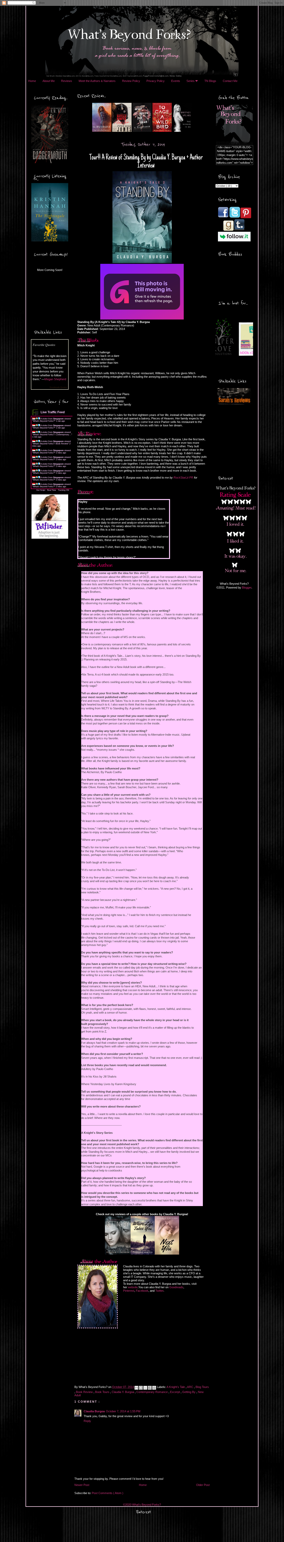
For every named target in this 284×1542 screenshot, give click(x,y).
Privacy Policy (155, 81)
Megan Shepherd (55, 379)
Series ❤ (192, 81)
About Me (49, 81)
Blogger (246, 587)
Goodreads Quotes (58, 387)
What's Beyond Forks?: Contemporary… (52, 434)
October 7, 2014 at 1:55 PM (123, 1411)
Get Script (40, 490)
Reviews (66, 81)
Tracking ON (63, 490)
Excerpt (175, 1392)
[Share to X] (145, 1388)
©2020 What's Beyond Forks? (142, 1504)
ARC (190, 1387)
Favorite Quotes (44, 344)
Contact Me (230, 81)
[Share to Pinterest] (154, 1388)
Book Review (85, 1392)
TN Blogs (210, 81)
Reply (87, 1421)
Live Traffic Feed (53, 412)
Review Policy (131, 81)
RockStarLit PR (183, 477)
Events (175, 81)
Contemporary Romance (152, 1392)
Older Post (203, 1485)
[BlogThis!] (141, 1388)
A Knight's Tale (176, 1387)
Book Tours (102, 1392)
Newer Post (81, 1485)
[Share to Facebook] (150, 1388)
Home (32, 81)
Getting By (189, 1392)
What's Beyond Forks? (43, 421)
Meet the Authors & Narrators (97, 81)
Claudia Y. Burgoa (123, 1392)
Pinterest (128, 1290)
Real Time (51, 490)
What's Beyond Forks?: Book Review (50, 443)
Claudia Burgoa (94, 1411)
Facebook (142, 1290)
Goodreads (176, 1287)
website (133, 1287)
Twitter (159, 1290)
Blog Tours (202, 1387)
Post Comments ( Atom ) (107, 1493)
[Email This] (136, 1388)
